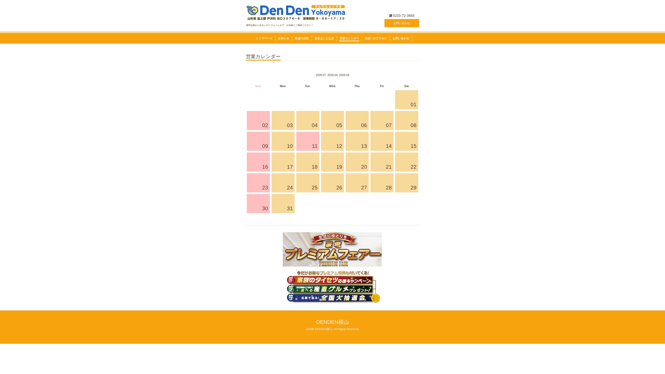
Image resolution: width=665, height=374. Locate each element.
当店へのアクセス (376, 38)
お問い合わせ (401, 23)
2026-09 (344, 75)
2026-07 (321, 75)
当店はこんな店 (324, 38)
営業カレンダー (349, 38)
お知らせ (283, 38)
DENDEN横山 (332, 322)
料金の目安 (302, 38)
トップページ (264, 38)
